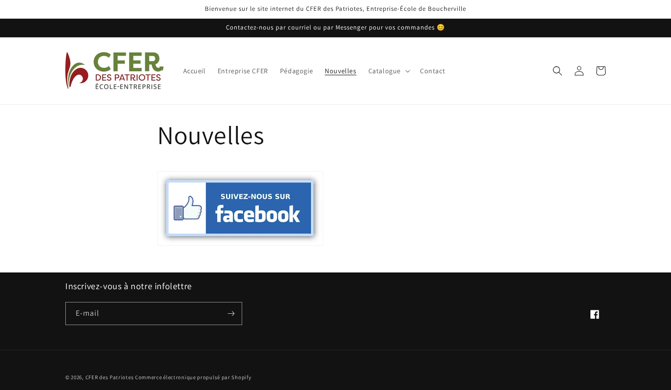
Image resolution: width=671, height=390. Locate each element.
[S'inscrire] (231, 313)
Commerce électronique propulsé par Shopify (193, 377)
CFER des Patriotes (109, 377)
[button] (388, 70)
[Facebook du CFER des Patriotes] (240, 245)
